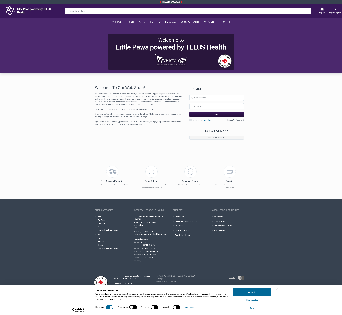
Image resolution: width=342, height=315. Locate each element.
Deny (252, 308)
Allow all (252, 292)
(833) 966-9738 (146, 231)
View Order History (182, 230)
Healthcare (102, 223)
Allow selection (252, 300)
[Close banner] (277, 289)
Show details (190, 308)
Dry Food (101, 220)
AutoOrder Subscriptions (184, 235)
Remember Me (201, 120)
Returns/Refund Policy (223, 226)
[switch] (133, 307)
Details (207, 120)
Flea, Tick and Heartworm (108, 230)
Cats (98, 235)
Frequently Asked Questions (186, 221)
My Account (179, 226)
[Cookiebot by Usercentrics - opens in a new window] (78, 310)
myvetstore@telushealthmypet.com (153, 234)
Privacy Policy (219, 230)
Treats (100, 227)
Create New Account (216, 137)
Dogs (99, 217)
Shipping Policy (220, 221)
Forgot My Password (235, 120)
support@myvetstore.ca (166, 281)
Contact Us (179, 217)
